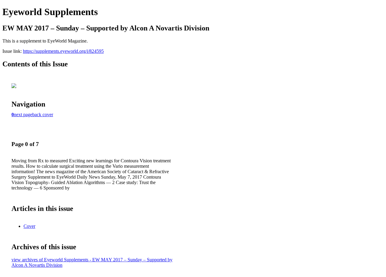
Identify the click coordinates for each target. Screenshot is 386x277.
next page (23, 114)
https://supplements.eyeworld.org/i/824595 (63, 51)
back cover (42, 114)
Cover (29, 226)
